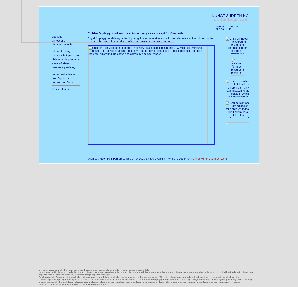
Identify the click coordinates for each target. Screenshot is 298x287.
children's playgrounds (65, 59)
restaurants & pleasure (65, 55)
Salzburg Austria (155, 158)
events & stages (61, 63)
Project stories (60, 89)
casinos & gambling (63, 67)
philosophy (58, 40)
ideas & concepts (62, 44)
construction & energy (65, 82)
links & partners (61, 78)
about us (57, 36)
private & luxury (61, 51)
